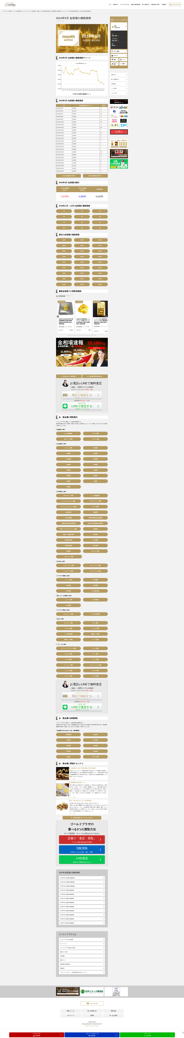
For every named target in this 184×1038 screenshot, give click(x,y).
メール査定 (114, 88)
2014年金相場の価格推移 (69, 872)
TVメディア (70, 1015)
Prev (58, 316)
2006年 (100, 273)
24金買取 (95, 447)
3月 (100, 211)
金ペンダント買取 (69, 556)
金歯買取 (95, 528)
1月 (64, 211)
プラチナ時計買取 (95, 614)
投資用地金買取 (68, 540)
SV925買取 (68, 605)
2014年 (64, 262)
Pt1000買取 (95, 579)
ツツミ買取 (95, 653)
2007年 (82, 273)
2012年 (100, 262)
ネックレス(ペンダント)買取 (68, 501)
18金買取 (68, 464)
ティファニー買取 (68, 665)
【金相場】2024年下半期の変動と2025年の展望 (83, 768)
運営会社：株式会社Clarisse (92, 1026)
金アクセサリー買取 (68, 495)
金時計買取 (68, 512)
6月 (100, 216)
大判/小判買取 (68, 517)
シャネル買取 (68, 659)
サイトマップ (63, 943)
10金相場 (95, 751)
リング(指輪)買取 (95, 495)
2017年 (64, 256)
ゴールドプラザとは (124, 4)
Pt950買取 (68, 585)
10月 (64, 227)
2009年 (100, 267)
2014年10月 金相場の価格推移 (67, 886)
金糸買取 (68, 551)
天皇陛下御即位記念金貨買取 (95, 517)
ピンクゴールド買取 (68, 571)
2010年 (82, 267)
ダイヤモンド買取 (68, 623)
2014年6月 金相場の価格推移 (67, 902)
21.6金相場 (95, 740)
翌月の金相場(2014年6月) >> (95, 175)
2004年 (82, 278)
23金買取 (68, 453)
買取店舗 (113, 1011)
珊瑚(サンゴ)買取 (95, 634)
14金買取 (68, 470)
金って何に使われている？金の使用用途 (81, 800)
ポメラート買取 (68, 676)
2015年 (100, 256)
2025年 (82, 240)
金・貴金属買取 (68, 433)
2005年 (64, 278)
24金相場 (95, 734)
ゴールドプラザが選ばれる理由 (67, 947)
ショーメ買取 (95, 659)
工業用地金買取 (68, 545)
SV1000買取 (95, 599)
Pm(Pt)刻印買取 (95, 591)
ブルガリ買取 (95, 670)
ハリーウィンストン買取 (95, 665)
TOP (110, 4)
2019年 (82, 251)
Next (106, 316)
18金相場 (95, 745)
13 (85, 335)
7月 (64, 222)
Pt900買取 (95, 585)
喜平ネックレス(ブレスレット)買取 (68, 528)
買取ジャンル (71, 1011)
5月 (82, 216)
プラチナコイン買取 (68, 614)
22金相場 (68, 740)
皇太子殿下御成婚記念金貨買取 (95, 523)
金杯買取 (95, 534)
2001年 (82, 284)
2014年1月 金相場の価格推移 (67, 923)
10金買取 (68, 475)
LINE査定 (113, 83)
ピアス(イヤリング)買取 (95, 501)
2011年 (64, 267)
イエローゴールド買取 (68, 565)
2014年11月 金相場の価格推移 (67, 882)
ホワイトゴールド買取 (95, 565)
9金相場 (68, 756)
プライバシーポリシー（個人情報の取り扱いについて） (73, 972)
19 (94, 335)
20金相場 (68, 745)
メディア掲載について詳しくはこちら (119, 132)
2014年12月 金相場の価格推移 (67, 878)
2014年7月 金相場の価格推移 (67, 898)
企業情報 (62, 956)
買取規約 (62, 968)
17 (91, 335)
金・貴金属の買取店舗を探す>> (95, 376)
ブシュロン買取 (68, 670)
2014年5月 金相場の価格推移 (67, 906)
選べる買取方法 (145, 4)
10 (81, 335)
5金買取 (68, 486)
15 (88, 335)
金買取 (92, 1015)
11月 (82, 227)
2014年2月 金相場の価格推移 (67, 918)
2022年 (82, 245)
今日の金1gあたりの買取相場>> (69, 376)
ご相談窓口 (163, 4)
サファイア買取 (68, 628)
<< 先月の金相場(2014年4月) (68, 175)
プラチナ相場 (95, 756)
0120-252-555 (176, 4)
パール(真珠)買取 (68, 634)
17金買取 (95, 464)
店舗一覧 (113, 74)
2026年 (64, 240)
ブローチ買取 (95, 506)
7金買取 (95, 481)
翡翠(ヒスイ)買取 (68, 639)
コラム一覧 (114, 93)
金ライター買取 (95, 551)
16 (89, 335)
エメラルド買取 (95, 628)
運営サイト (63, 960)
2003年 (100, 278)
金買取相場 (68, 734)
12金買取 (95, 470)
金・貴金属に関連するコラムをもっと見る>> (82, 817)
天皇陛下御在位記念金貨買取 (68, 523)
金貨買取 (95, 512)
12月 (100, 227)
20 (95, 335)
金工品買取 (95, 545)
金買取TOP (115, 4)
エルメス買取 (95, 648)
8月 (82, 222)
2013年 (82, 262)
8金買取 (68, 481)
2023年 (64, 245)
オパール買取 (95, 639)
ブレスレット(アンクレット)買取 (68, 506)
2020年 (64, 251)
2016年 (82, 256)
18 (92, 335)
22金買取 (95, 453)
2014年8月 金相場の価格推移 (67, 894)
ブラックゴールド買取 (95, 571)
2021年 (100, 245)
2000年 (100, 284)
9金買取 (95, 475)
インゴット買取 (68, 447)
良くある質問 (113, 1015)
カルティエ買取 (68, 653)
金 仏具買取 (95, 540)
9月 (100, 222)
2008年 (64, 273)
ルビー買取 (95, 623)
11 (82, 335)
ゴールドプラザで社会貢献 (66, 939)
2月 (82, 211)
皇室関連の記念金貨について (78, 782)
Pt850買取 (68, 591)
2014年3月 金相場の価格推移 (67, 914)
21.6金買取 (68, 459)
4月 (64, 216)
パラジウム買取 (95, 439)
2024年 (100, 240)
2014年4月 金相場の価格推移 (67, 910)
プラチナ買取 (95, 433)
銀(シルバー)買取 (68, 439)
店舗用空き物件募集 (65, 964)
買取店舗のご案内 (155, 4)
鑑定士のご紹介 (64, 951)
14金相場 (68, 751)
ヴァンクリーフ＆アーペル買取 (68, 648)
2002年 (64, 284)
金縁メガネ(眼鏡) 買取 (68, 534)
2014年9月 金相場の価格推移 (67, 890)
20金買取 (95, 459)
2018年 (100, 251)
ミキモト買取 (95, 676)
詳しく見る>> (73, 779)
